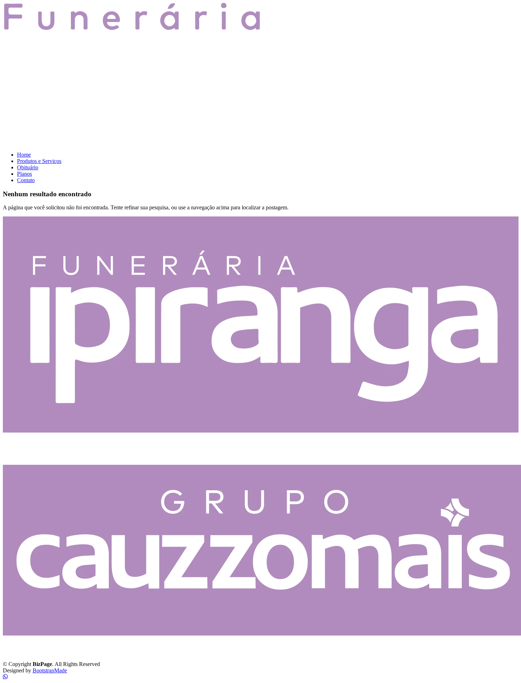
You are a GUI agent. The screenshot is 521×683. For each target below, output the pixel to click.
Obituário (27, 167)
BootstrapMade (50, 670)
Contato (26, 180)
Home (24, 155)
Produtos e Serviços (39, 161)
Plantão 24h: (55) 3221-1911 (40, 455)
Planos (24, 174)
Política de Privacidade (28, 652)
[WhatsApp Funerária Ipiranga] (5, 677)
